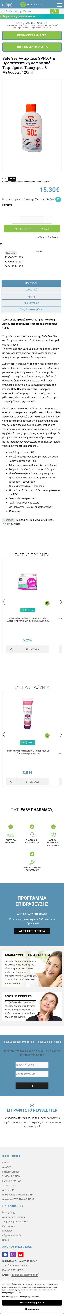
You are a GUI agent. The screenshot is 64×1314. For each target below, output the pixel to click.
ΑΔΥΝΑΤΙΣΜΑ (9, 1185)
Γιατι (32, 810)
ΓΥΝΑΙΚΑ (6, 1162)
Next (60, 602)
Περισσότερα (32, 1309)
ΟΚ (32, 1086)
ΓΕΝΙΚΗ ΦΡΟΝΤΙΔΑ (11, 1181)
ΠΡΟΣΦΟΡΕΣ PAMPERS (32, 35)
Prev (3, 602)
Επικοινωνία (8, 1226)
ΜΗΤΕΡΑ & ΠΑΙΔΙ (10, 1172)
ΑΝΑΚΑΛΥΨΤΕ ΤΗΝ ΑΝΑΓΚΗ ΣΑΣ (18, 1199)
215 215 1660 (17, 1265)
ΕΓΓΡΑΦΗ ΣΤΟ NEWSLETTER (32, 1118)
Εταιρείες (7, 1230)
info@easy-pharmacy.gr (25, 1274)
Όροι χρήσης (8, 1212)
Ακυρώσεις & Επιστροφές (15, 1221)
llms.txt (5, 1240)
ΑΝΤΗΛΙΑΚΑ (8, 1190)
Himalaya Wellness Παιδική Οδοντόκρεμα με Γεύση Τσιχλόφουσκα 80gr (27, 752)
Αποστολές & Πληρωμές (14, 1217)
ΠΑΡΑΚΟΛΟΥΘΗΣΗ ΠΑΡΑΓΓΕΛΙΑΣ (32, 1042)
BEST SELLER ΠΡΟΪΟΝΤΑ (32, 46)
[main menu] (59, 5)
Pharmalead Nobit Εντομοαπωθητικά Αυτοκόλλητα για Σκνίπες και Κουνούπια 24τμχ (27, 619)
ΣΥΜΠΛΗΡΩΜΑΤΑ (11, 1176)
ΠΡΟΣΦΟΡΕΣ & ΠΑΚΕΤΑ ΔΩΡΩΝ (17, 1194)
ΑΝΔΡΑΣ (6, 1167)
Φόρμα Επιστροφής (11, 1235)
